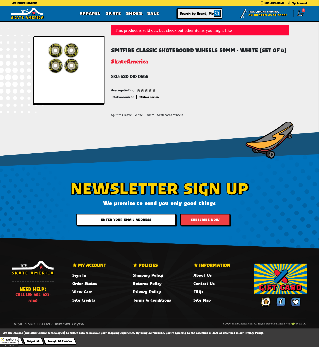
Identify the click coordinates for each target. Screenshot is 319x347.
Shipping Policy (148, 275)
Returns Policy (147, 283)
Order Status (84, 283)
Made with (284, 323)
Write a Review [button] (149, 97)
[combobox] (199, 13)
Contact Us (204, 283)
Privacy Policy (147, 292)
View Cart (82, 292)
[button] (9, 342)
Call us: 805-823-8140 (33, 298)
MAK (302, 323)
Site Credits (83, 300)
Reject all (33, 341)
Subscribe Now (205, 219)
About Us (202, 275)
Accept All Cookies (60, 341)
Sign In (79, 275)
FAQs (198, 292)
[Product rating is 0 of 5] (146, 90)
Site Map (202, 300)
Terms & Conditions (152, 300)
